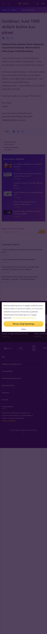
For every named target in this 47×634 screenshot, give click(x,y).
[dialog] (23, 317)
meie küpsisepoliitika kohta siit (24, 318)
